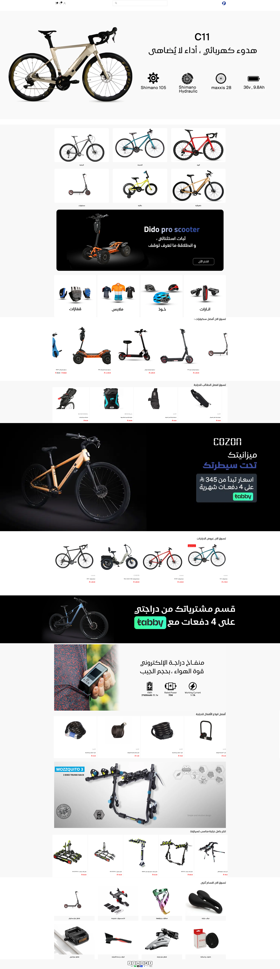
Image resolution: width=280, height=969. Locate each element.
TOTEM (136, 414)
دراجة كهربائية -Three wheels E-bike (131, 578)
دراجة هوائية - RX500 (179, 578)
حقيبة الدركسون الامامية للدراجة (88, 417)
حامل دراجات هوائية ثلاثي (223, 871)
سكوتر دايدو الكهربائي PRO (132, 369)
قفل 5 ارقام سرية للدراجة (177, 752)
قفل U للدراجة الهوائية (221, 752)
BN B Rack (224, 414)
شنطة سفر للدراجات (179, 417)
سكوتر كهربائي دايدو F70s (221, 369)
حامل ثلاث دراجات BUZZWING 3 (79, 871)
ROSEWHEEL (179, 414)
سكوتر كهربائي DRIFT (89, 369)
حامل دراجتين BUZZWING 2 (116, 871)
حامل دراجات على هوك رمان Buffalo (149, 871)
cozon (181, 575)
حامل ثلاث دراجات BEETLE (187, 871)
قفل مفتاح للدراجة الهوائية (133, 752)
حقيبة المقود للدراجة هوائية (133, 417)
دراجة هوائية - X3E (224, 578)
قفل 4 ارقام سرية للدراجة (90, 752)
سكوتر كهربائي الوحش (177, 369)
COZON (136, 575)
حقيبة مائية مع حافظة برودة (222, 417)
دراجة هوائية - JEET (91, 578)
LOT (181, 749)
